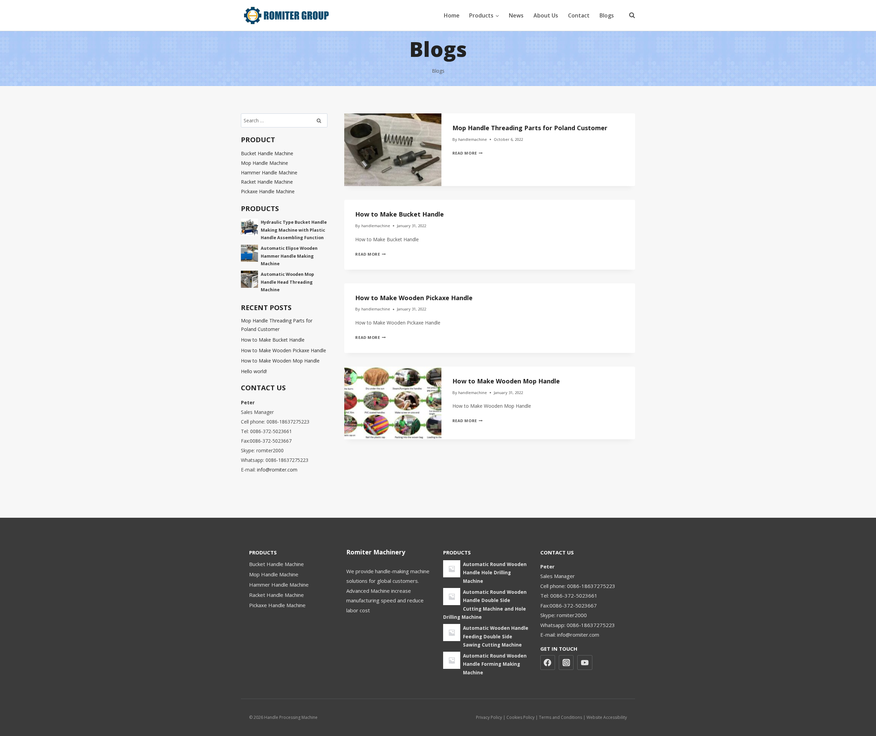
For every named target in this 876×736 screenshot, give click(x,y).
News (516, 15)
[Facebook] (547, 662)
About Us (545, 15)
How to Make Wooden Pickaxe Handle (414, 298)
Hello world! (254, 371)
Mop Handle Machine (264, 163)
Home (452, 15)
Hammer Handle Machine (269, 172)
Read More (467, 153)
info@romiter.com (277, 469)
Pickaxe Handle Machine (268, 191)
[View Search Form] (628, 15)
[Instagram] (566, 662)
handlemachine (472, 139)
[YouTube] (584, 662)
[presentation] (392, 149)
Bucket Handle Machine (267, 153)
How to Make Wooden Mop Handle (506, 381)
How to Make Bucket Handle (399, 214)
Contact (579, 15)
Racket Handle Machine (267, 182)
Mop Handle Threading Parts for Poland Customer (529, 128)
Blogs (607, 15)
